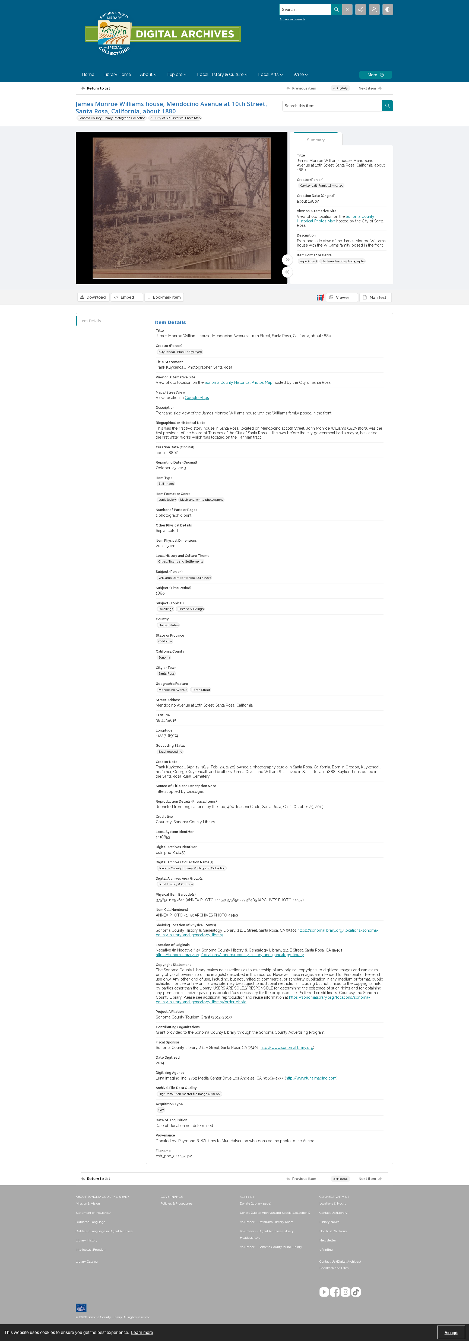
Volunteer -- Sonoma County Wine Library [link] (271, 1247)
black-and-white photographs (343, 261)
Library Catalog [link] (87, 1261)
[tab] (316, 139)
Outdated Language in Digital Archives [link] (104, 1231)
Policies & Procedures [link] (176, 1203)
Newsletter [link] (327, 1240)
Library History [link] (86, 1240)
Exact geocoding (170, 751)
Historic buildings (191, 609)
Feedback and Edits (333, 1268)
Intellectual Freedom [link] (91, 1249)
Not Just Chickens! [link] (333, 1231)
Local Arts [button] (268, 74)
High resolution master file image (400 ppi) (190, 1094)
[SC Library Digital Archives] (162, 33)
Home (88, 74)
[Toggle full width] (287, 259)
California (165, 641)
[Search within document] (387, 105)
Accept (451, 1332)
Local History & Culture (176, 884)
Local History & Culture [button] (220, 74)
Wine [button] (298, 74)
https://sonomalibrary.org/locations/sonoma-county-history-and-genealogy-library (230, 955)
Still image (166, 484)
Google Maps (197, 397)
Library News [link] (329, 1222)
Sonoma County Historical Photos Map (238, 382)
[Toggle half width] (287, 272)
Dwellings (166, 609)
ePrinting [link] (326, 1249)
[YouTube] (324, 1292)
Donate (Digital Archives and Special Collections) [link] (275, 1213)
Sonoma (164, 657)
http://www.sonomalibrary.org (287, 1047)
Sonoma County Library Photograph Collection (111, 118)
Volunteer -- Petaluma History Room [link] (266, 1222)
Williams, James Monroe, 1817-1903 (185, 578)
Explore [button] (174, 74)
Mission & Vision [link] (88, 1203)
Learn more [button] (142, 1332)
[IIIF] (320, 297)
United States (169, 625)
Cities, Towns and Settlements (181, 561)
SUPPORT (247, 1197)
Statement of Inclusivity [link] (93, 1213)
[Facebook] (335, 1292)
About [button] (146, 74)
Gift (161, 1110)
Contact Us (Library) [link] (333, 1213)
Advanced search (292, 19)
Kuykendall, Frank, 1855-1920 (321, 185)
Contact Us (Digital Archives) (340, 1261)
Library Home (117, 74)
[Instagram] (345, 1292)
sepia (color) (308, 261)
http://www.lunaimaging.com (311, 1078)
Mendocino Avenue (173, 690)
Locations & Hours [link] (332, 1203)
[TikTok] (356, 1292)
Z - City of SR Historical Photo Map (175, 118)
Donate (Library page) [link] (255, 1203)
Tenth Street (201, 690)
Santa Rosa (167, 673)
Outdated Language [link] (90, 1222)
